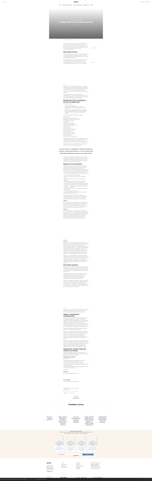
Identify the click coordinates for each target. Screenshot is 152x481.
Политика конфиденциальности (96, 468)
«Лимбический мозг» (70, 49)
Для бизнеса (79, 5)
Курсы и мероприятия (67, 5)
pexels (68, 389)
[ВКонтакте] (62, 477)
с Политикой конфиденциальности (31, 479)
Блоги (92, 5)
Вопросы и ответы (64, 464)
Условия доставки (64, 467)
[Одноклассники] (64, 477)
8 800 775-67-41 (50, 466)
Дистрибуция (78, 467)
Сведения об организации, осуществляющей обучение (95, 465)
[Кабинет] (143, 1)
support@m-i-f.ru (49, 470)
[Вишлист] (145, 1)
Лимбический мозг (93, 62)
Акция (74, 5)
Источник (64, 84)
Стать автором (78, 464)
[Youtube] (60, 477)
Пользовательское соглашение (95, 466)
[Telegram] (66, 477)
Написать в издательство (98, 477)
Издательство (86, 5)
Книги (60, 5)
